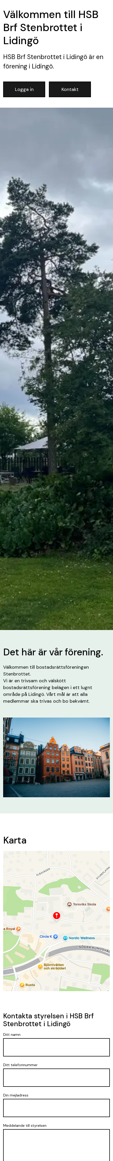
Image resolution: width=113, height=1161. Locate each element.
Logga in (24, 89)
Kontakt (70, 89)
